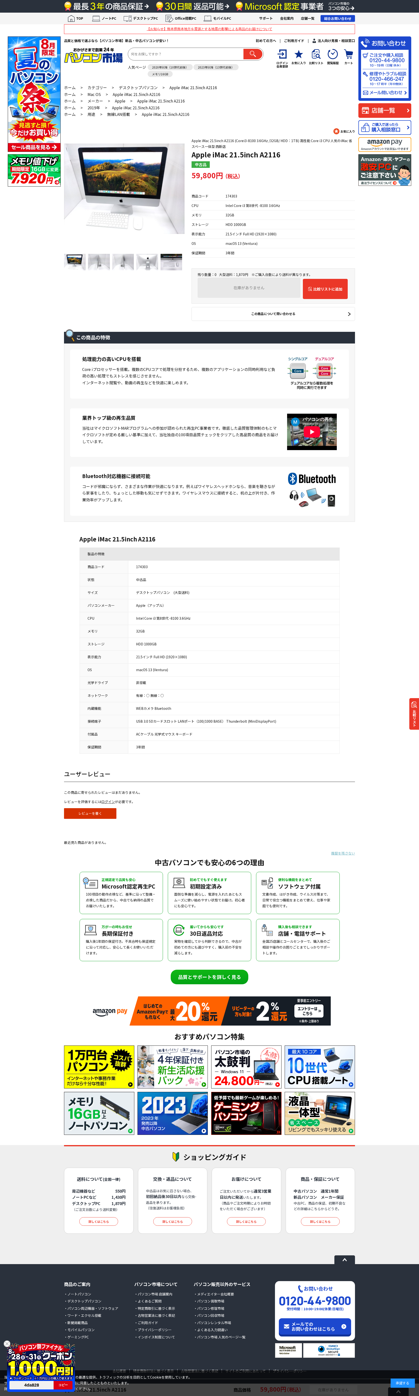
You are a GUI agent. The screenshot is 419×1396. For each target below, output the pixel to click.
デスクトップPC (145, 18)
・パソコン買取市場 (209, 1301)
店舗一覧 (307, 18)
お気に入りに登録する (344, 131)
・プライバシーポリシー (153, 1329)
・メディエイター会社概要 (214, 1294)
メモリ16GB (160, 74)
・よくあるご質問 (147, 1301)
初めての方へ (266, 40)
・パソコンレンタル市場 (212, 1322)
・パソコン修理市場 (209, 1308)
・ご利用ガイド (146, 1322)
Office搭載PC (185, 18)
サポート (266, 18)
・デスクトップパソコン (82, 1301)
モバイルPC (222, 18)
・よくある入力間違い (211, 1329)
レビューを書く (90, 813)
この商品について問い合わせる (273, 313)
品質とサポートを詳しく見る (209, 976)
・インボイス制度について (154, 1337)
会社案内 (287, 18)
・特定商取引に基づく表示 (154, 1308)
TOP (79, 18)
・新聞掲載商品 (76, 1322)
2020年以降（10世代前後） (170, 67)
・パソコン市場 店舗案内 (153, 1294)
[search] (252, 54)
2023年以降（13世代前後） (216, 67)
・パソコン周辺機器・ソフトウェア (91, 1308)
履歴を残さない (343, 853)
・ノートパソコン (77, 1294)
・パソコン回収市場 (209, 1315)
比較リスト (414, 718)
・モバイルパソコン (79, 1329)
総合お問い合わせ (337, 18)
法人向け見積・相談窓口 (336, 40)
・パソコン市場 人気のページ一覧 (219, 1337)
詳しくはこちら (99, 1221)
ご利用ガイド (294, 40)
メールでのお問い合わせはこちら (313, 1326)
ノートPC (109, 18)
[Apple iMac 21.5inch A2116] (124, 188)
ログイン (108, 801)
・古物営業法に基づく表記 (154, 1315)
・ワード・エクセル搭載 (82, 1315)
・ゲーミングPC (76, 1337)
